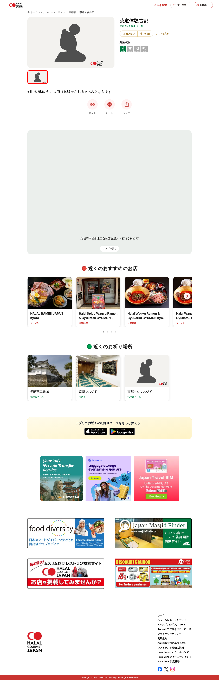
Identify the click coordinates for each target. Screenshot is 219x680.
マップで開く (109, 248)
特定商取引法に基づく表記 (172, 642)
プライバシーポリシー (170, 633)
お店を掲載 (160, 5)
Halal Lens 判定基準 (169, 661)
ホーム (161, 615)
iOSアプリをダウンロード (172, 624)
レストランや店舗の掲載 (171, 647)
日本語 (203, 5)
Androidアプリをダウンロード (174, 629)
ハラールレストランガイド (172, 619)
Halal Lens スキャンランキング (175, 656)
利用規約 (162, 638)
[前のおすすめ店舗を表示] (32, 296)
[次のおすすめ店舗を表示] (187, 296)
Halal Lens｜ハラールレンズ (173, 652)
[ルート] (109, 104)
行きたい (130, 33)
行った (147, 33)
